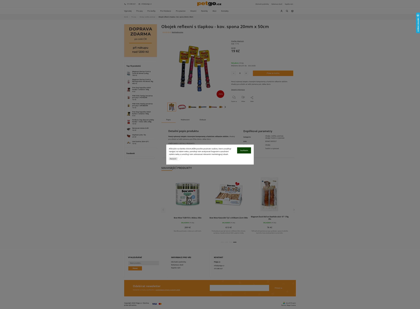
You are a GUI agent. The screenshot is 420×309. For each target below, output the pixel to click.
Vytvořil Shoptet (291, 303)
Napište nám (289, 4)
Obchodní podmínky (262, 4)
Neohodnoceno (177, 32)
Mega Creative (291, 305)
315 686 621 (218, 268)
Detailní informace (238, 90)
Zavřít (286, 104)
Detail (193, 195)
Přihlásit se (278, 288)
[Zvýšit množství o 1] (246, 73)
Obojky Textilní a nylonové (274, 138)
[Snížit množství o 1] (233, 73)
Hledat (135, 268)
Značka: (237, 41)
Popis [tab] (168, 120)
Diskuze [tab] (203, 120)
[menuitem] (129, 11)
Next (294, 210)
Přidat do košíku (273, 73)
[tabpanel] (187, 205)
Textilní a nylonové (272, 148)
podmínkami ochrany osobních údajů (168, 290)
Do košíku (182, 195)
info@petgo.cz (219, 266)
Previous (163, 210)
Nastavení (173, 159)
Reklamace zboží (276, 4)
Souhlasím (244, 150)
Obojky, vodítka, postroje (274, 136)
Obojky (267, 145)
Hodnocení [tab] (185, 120)
